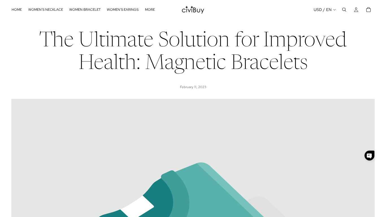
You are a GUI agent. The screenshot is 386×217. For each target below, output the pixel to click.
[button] (369, 155)
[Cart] (368, 9)
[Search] (344, 9)
